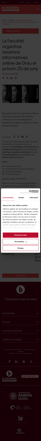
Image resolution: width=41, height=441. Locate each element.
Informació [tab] (34, 197)
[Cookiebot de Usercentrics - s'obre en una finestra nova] (29, 191)
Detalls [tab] (21, 197)
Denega (20, 248)
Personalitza (19, 242)
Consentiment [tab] (8, 197)
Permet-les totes (20, 235)
